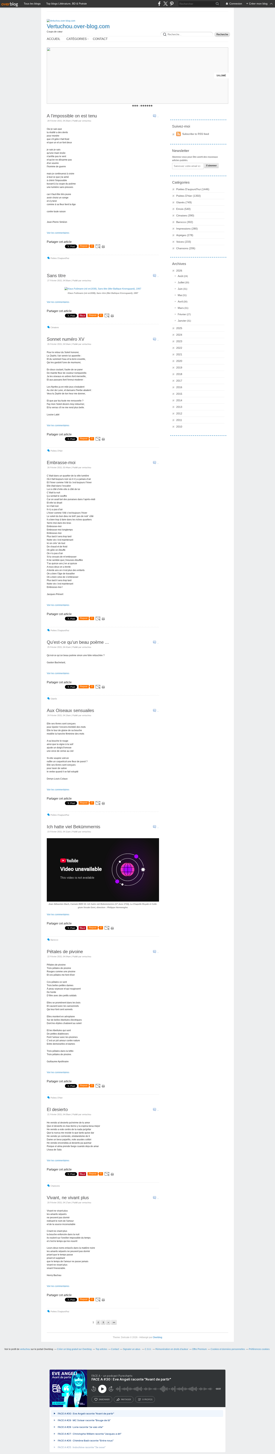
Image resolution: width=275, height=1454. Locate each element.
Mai (180, 295)
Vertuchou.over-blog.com (78, 26)
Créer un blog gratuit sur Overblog (74, 1349)
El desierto (57, 1109)
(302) (184, 222)
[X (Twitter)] (165, 4)
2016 (179, 387)
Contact (100, 39)
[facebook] (159, 4)
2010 (179, 426)
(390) (185, 215)
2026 (179, 270)
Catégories (76, 39)
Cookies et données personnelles (228, 1349)
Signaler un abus (132, 1349)
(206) (185, 248)
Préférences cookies (259, 1349)
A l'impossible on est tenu (72, 115)
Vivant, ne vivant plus (68, 1197)
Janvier (182, 320)
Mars (181, 307)
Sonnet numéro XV (65, 339)
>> (114, 1322)
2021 (179, 354)
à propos (147, 1399)
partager (126, 1399)
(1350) (188, 195)
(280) (187, 228)
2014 (179, 400)
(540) (183, 208)
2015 (179, 393)
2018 (179, 374)
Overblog (157, 1337)
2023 (179, 341)
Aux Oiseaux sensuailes (70, 710)
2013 (179, 406)
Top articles (101, 1349)
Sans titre (56, 275)
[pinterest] (171, 4)
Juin (180, 288)
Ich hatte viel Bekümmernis (73, 826)
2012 (179, 413)
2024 (179, 334)
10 (151, 106)
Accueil (53, 39)
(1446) (192, 189)
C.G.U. (148, 1349)
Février (182, 314)
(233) (183, 241)
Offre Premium (199, 1349)
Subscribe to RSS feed (195, 133)
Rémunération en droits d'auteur (171, 1349)
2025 (179, 328)
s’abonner (104, 1399)
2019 (179, 367)
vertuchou (25, 1349)
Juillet (181, 282)
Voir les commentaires (58, 233)
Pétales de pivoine (65, 951)
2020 (179, 360)
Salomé (221, 75)
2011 (179, 420)
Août (180, 276)
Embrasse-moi (61, 462)
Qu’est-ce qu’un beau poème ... (78, 642)
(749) (184, 202)
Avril (180, 301)
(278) (184, 235)
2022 (179, 347)
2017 (179, 380)
